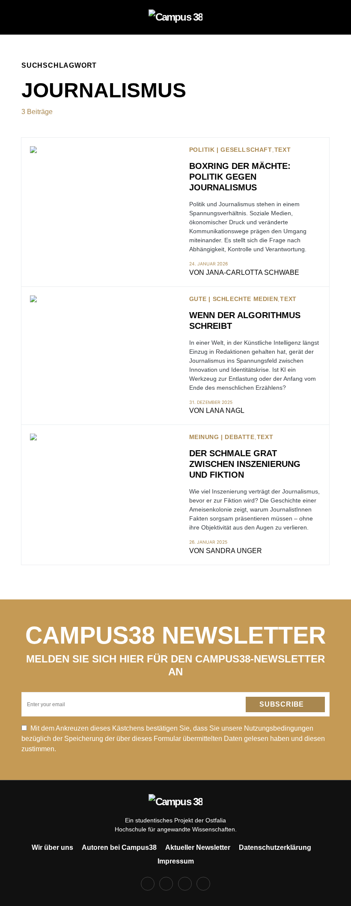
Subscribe (281, 704)
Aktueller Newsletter (197, 847)
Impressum (176, 861)
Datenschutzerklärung (275, 847)
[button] (24, 17)
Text (282, 150)
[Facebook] (148, 883)
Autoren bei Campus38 (119, 847)
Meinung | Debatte (222, 437)
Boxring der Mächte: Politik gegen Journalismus (240, 176)
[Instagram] (166, 883)
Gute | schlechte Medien (233, 299)
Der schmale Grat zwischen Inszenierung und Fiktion (244, 463)
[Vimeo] (203, 883)
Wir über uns (52, 847)
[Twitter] (185, 883)
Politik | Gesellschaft (230, 150)
